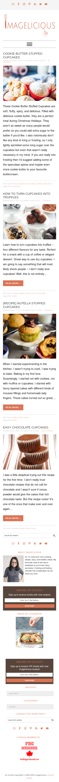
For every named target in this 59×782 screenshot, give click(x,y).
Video (50, 184)
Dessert (28, 184)
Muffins (39, 184)
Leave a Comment (47, 431)
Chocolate (14, 293)
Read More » (13, 283)
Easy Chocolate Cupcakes (25, 427)
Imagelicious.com (29, 24)
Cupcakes (22, 184)
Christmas (14, 184)
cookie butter (16, 186)
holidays (33, 184)
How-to (33, 293)
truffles (14, 296)
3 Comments (47, 200)
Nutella (14, 420)
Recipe (45, 184)
